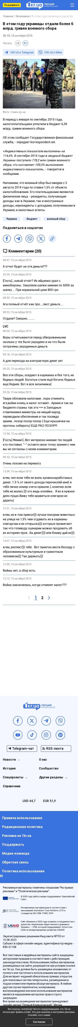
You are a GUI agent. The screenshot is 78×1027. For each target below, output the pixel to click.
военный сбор (56, 218)
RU (25, 43)
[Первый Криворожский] (42, 5)
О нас (43, 759)
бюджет (32, 218)
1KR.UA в (22, 52)
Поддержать (12, 5)
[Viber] (30, 239)
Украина (11, 218)
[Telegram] (18, 239)
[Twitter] (41, 239)
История (9, 768)
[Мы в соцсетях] (18, 721)
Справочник (11, 786)
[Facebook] (7, 239)
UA (18, 43)
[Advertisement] (39, 647)
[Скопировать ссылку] (52, 239)
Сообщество (48, 768)
